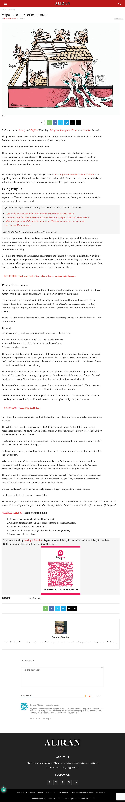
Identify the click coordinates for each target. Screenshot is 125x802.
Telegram (54, 130)
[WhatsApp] (49, 122)
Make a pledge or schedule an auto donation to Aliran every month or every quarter (45, 221)
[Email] (72, 122)
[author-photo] (61, 633)
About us (20, 793)
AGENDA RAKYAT (12, 512)
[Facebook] (55, 122)
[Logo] (63, 750)
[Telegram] (66, 122)
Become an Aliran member (18, 224)
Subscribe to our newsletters (82, 793)
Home (4, 10)
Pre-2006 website (61, 793)
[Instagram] (55, 782)
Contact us (30, 793)
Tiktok (74, 130)
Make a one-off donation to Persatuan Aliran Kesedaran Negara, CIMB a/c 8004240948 (47, 217)
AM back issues (102, 793)
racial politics (35, 598)
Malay (22, 130)
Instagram (65, 130)
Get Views (118, 19)
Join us (48, 793)
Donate (40, 793)
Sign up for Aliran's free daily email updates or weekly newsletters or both (40, 213)
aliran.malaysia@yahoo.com (68, 767)
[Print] (78, 122)
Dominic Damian (10, 19)
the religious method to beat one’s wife (74, 174)
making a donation (33, 540)
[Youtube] (75, 782)
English (34, 130)
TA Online (11, 10)
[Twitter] (60, 122)
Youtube (86, 130)
